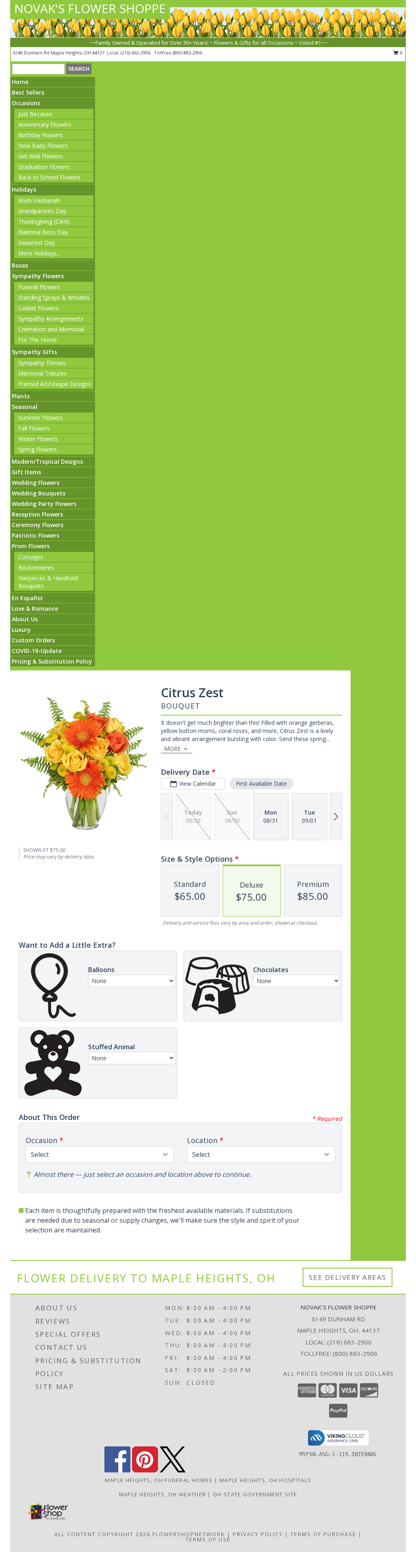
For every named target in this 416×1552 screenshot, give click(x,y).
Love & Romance (35, 608)
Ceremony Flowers (37, 525)
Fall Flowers (34, 428)
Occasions (26, 103)
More (172, 748)
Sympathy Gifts (34, 352)
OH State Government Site (255, 1494)
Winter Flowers (38, 439)
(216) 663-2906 (136, 53)
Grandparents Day (42, 211)
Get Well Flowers (40, 156)
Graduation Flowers (44, 167)
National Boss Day (43, 232)
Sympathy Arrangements (50, 318)
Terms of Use (208, 1539)
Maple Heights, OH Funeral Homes (158, 1480)
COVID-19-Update (37, 651)
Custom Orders (33, 640)
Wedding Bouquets (38, 493)
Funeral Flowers (39, 287)
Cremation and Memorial (51, 329)
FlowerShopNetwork (188, 1534)
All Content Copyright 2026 (102, 1534)
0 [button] (401, 53)
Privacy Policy (258, 1534)
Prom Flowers (31, 546)
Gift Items (26, 472)
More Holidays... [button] (39, 253)
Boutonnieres (36, 567)
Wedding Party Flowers (44, 504)
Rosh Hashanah (39, 200)
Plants (21, 396)
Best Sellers (28, 92)
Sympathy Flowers (38, 276)
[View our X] (173, 1470)
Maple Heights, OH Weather (162, 1494)
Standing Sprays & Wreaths (54, 297)
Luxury (21, 629)
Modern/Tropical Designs (47, 461)
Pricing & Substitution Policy (52, 661)
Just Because (35, 114)
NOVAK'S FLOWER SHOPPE (90, 8)
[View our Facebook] (117, 1470)
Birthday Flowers (40, 135)
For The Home (37, 340)
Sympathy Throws (42, 363)
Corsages (30, 557)
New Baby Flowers (43, 145)
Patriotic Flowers (35, 535)
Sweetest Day (36, 242)
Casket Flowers (38, 308)
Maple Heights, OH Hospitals (265, 1480)
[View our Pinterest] (145, 1470)
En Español (27, 598)
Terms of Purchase (323, 1534)
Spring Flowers (37, 449)
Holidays (24, 189)
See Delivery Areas (347, 1277)
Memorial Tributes (42, 373)
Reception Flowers (37, 514)
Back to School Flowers (49, 177)
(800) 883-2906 (187, 53)
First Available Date (261, 783)
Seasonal (24, 407)
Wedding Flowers (35, 482)
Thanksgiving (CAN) (43, 221)
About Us (25, 619)
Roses (20, 265)
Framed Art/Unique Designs (54, 384)
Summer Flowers (40, 418)
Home (20, 82)
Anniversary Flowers (44, 124)
